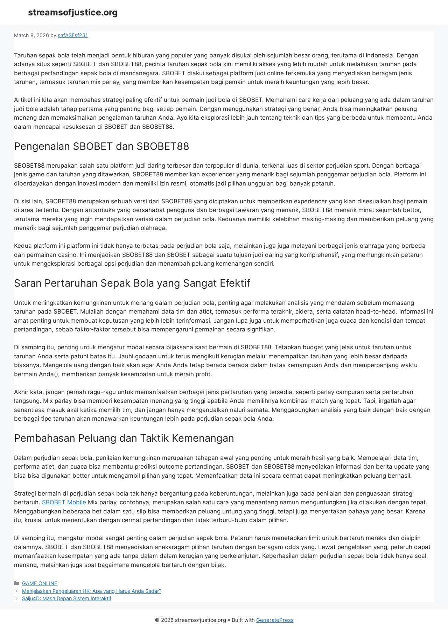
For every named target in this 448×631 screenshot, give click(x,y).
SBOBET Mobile (64, 502)
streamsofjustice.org (73, 12)
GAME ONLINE (39, 583)
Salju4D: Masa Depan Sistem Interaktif (66, 598)
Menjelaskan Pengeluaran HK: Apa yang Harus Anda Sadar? (91, 591)
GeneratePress (275, 620)
